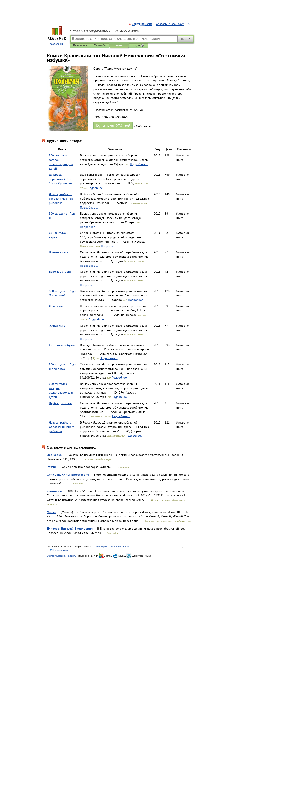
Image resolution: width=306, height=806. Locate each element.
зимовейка (55, 491)
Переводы (100, 45)
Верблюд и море (60, 271)
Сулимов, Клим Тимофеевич (68, 474)
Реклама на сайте (119, 546)
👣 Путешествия (59, 550)
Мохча (51, 512)
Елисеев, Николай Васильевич (70, 528)
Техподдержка (100, 546)
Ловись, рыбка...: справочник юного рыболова (61, 198)
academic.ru (57, 43)
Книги (119, 45)
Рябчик (52, 467)
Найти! (185, 39)
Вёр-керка (54, 454)
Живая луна (57, 306)
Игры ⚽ (138, 45)
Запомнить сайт (142, 23)
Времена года (58, 252)
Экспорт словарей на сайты (61, 556)
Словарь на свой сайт (170, 23)
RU (188, 23)
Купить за (113, 126)
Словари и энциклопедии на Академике (104, 31)
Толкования (80, 45)
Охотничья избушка (62, 345)
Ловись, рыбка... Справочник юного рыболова (61, 427)
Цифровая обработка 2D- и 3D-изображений (60, 179)
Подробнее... (139, 164)
